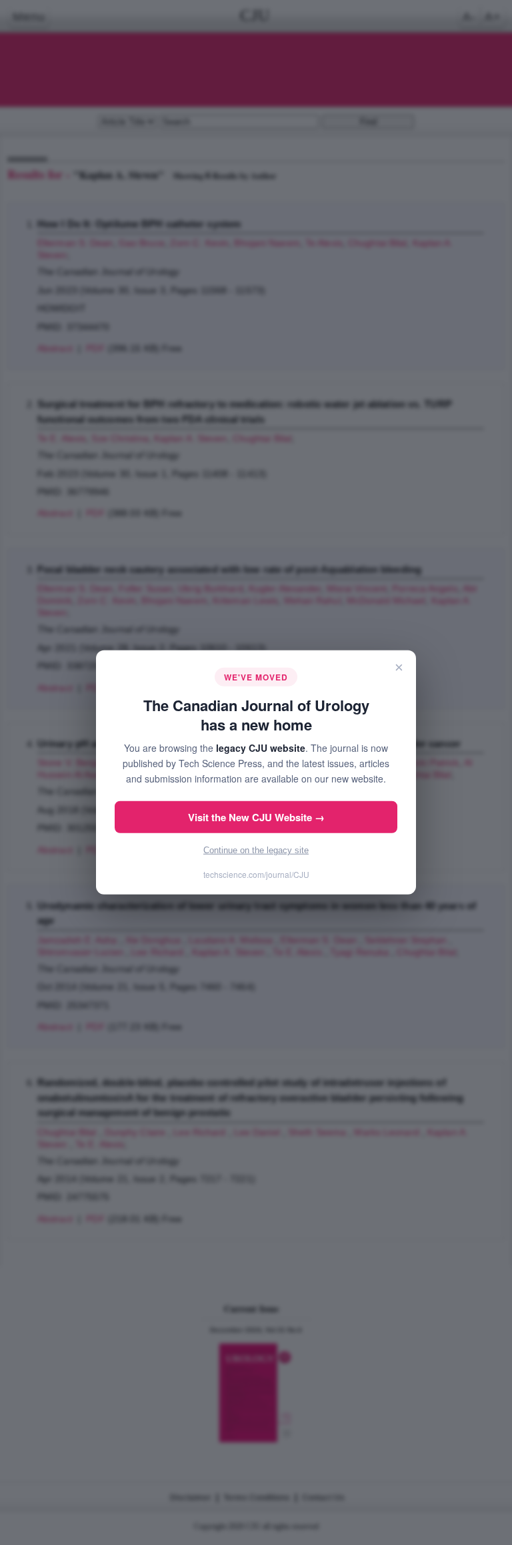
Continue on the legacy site (256, 850)
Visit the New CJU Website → (256, 817)
